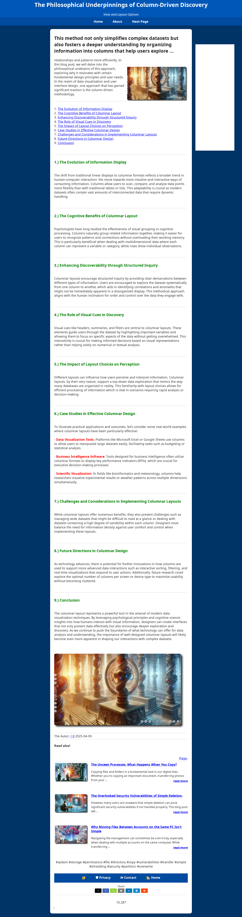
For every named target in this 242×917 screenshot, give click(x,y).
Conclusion (66, 143)
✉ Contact (128, 877)
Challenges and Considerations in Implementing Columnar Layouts (107, 134)
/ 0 (72, 736)
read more (180, 781)
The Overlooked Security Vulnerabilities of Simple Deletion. (137, 795)
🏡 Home (153, 877)
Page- (183, 758)
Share (121, 886)
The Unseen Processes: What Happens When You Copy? (134, 764)
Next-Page (140, 21)
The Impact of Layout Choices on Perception (90, 126)
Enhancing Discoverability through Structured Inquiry (97, 117)
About (117, 21)
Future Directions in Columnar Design (85, 138)
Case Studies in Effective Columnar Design (89, 130)
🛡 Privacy (103, 877)
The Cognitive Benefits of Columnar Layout (89, 113)
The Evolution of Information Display (85, 109)
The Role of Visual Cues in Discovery (84, 121)
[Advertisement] (214, 97)
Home (98, 21)
